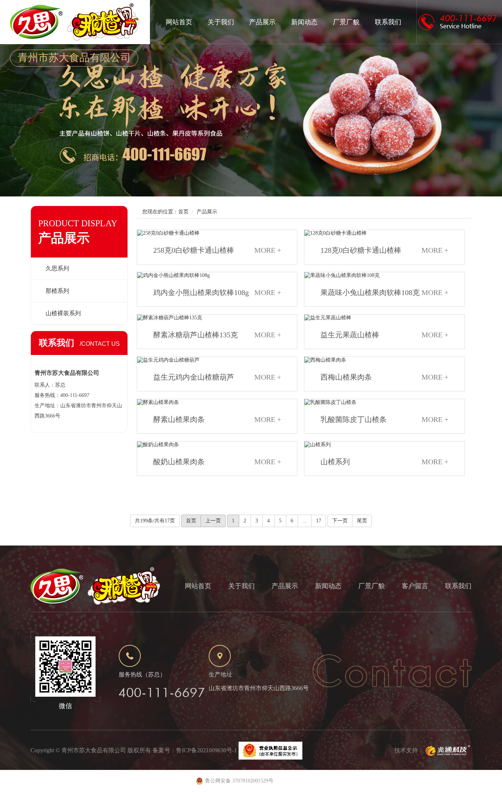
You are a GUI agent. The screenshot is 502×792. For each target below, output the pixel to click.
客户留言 (415, 586)
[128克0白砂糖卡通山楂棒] (384, 233)
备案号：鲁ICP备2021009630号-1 (195, 750)
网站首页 (179, 22)
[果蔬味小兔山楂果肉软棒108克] (384, 275)
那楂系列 (57, 291)
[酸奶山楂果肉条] (217, 444)
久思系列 (57, 268)
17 (318, 520)
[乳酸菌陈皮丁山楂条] (384, 402)
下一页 (340, 520)
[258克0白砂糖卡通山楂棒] (217, 233)
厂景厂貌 (346, 22)
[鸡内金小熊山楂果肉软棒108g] (217, 275)
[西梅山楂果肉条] (384, 360)
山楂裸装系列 (63, 313)
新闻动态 (304, 22)
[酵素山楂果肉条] (217, 402)
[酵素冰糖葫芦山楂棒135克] (217, 318)
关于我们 (221, 22)
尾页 (362, 520)
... (304, 520)
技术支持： (409, 750)
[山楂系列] (384, 444)
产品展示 (262, 22)
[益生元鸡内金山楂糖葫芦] (217, 360)
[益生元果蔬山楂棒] (384, 318)
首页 (183, 211)
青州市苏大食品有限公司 (93, 750)
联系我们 (388, 22)
